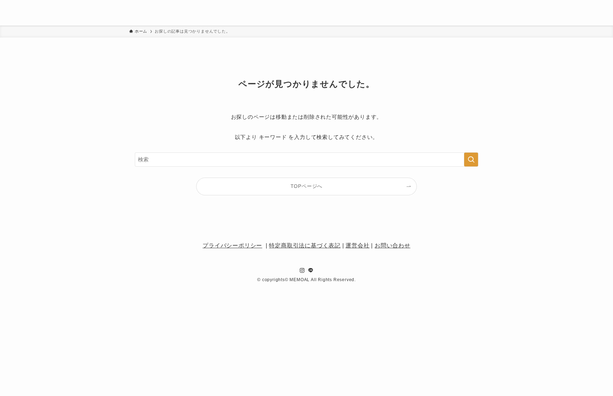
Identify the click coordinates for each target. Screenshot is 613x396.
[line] (560, 18)
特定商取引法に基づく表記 (305, 245)
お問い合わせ (392, 245)
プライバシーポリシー (232, 245)
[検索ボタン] (543, 13)
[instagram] (560, 6)
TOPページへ (307, 186)
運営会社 (357, 245)
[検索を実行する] (471, 159)
